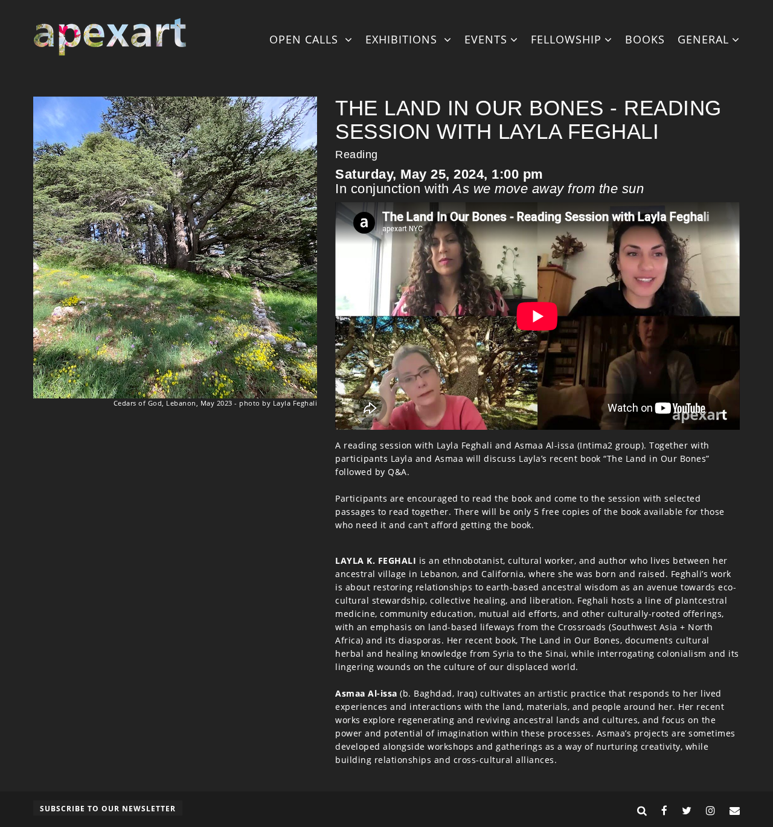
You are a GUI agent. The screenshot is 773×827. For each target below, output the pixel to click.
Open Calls (305, 39)
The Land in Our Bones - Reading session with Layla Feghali (528, 119)
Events (485, 39)
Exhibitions (403, 39)
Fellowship (566, 39)
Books (645, 39)
